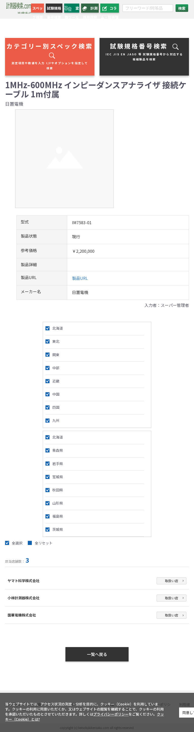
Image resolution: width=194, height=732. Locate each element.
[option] (64, 159)
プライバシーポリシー (111, 714)
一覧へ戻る (97, 654)
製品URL (80, 278)
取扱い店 (171, 580)
